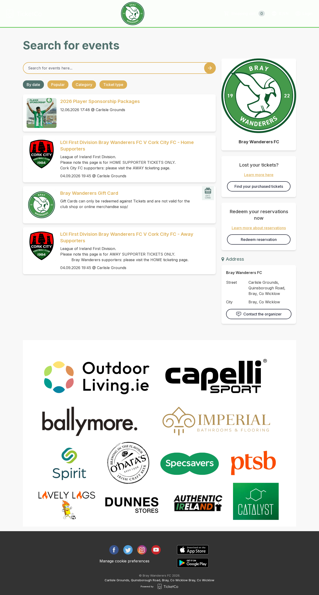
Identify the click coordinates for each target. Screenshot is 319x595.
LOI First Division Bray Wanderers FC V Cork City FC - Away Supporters (126, 237)
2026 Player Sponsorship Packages (100, 101)
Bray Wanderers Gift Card (89, 193)
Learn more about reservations (259, 228)
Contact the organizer (262, 314)
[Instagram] (142, 549)
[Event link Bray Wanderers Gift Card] (40, 204)
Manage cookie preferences (124, 561)
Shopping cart (247, 13)
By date (33, 84)
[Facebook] (114, 549)
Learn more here (258, 174)
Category (84, 84)
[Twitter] (128, 549)
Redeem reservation (259, 239)
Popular (58, 84)
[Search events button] (210, 68)
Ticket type (113, 84)
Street (231, 282)
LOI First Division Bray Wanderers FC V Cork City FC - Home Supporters (127, 146)
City (229, 302)
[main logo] (24, 13)
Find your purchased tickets (258, 186)
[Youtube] (156, 549)
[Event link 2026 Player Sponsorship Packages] (40, 113)
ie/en (284, 13)
